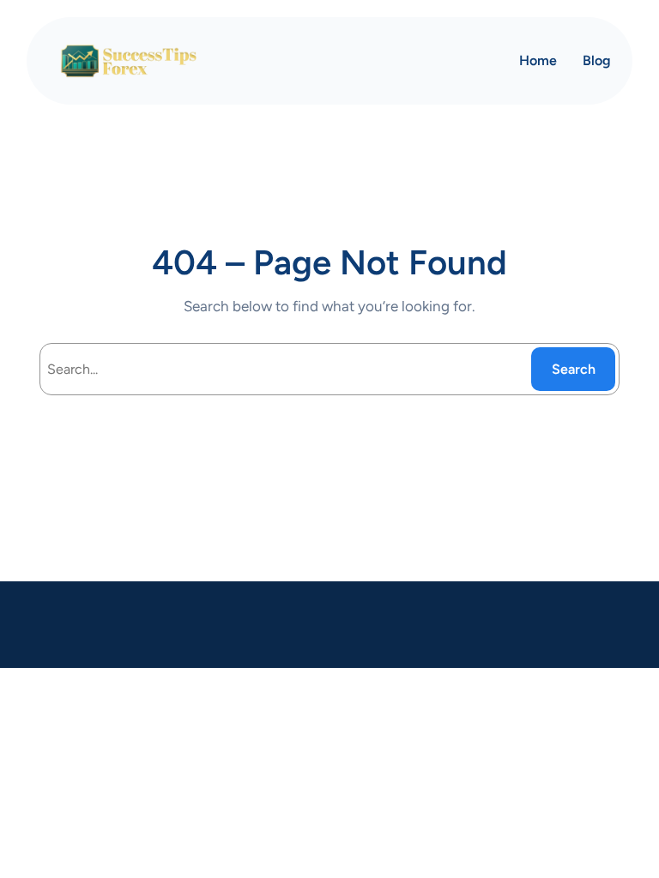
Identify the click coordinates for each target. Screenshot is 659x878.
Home (538, 60)
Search (574, 369)
